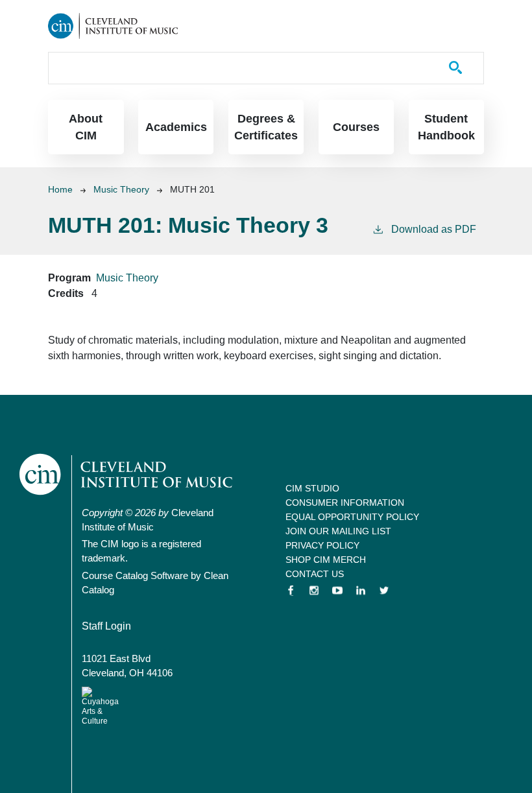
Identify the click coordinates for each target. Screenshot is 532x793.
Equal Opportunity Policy (352, 517)
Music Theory (121, 189)
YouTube (337, 591)
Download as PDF (433, 229)
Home (60, 189)
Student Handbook (446, 127)
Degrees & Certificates (266, 127)
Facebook (290, 591)
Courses (356, 127)
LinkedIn (361, 591)
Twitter (384, 591)
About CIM (86, 127)
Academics (176, 127)
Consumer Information (344, 502)
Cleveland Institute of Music (126, 474)
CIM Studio (312, 488)
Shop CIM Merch (325, 559)
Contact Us (314, 574)
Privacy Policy (322, 545)
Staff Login (106, 626)
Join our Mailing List (338, 531)
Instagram (314, 591)
